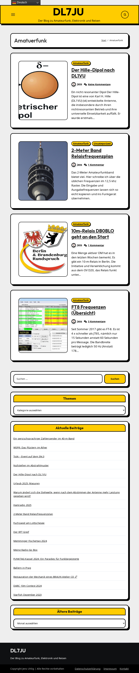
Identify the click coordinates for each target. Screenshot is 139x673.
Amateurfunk (81, 63)
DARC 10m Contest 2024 (27, 585)
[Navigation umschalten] (13, 15)
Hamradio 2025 (22, 505)
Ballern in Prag (22, 567)
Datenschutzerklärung (88, 668)
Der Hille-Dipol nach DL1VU (29, 474)
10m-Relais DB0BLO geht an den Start (92, 234)
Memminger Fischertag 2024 (30, 541)
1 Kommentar (96, 164)
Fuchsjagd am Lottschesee (29, 523)
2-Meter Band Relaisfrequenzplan (92, 153)
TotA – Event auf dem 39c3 (28, 456)
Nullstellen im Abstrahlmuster (31, 465)
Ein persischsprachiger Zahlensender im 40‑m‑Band (44, 438)
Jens (79, 84)
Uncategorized (102, 143)
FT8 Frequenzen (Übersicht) (88, 310)
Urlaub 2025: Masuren (26, 483)
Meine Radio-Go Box (25, 549)
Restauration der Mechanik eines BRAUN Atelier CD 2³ (45, 576)
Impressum (110, 668)
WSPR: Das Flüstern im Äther (30, 447)
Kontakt (124, 668)
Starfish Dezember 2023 (27, 594)
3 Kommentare (96, 321)
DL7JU (68, 11)
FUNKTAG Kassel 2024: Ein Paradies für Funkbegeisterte (46, 558)
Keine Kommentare (99, 84)
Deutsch (21, 2)
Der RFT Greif (21, 532)
